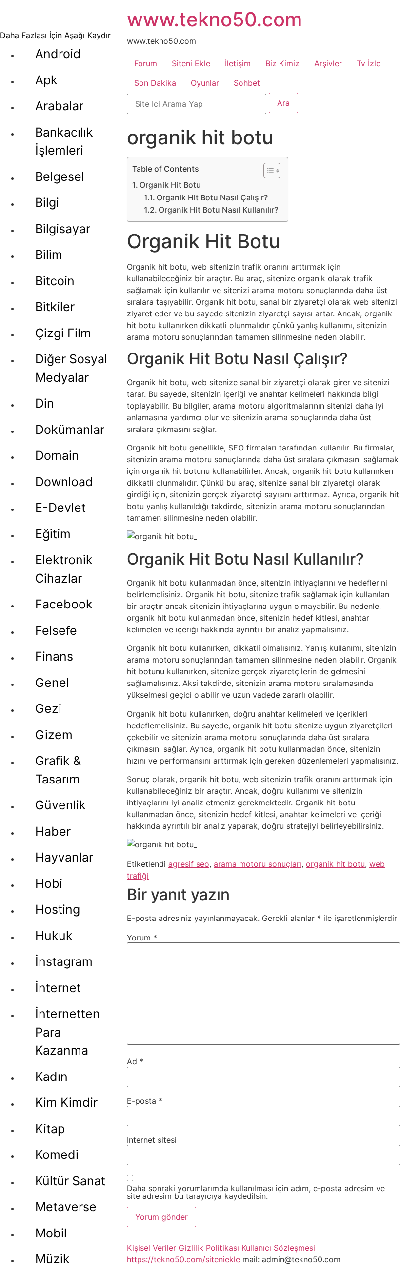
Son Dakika (155, 83)
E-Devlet (60, 507)
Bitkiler (55, 306)
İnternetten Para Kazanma (67, 1032)
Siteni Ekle (191, 63)
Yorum (142, 937)
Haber (53, 831)
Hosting (57, 909)
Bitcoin (55, 281)
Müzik (52, 1259)
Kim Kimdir (66, 1102)
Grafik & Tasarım (58, 769)
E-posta (144, 1101)
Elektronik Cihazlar (64, 569)
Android (58, 53)
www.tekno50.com (214, 19)
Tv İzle (368, 63)
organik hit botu (335, 864)
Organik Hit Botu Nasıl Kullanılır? (218, 210)
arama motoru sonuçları (257, 864)
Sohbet (247, 83)
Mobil (51, 1233)
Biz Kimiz (282, 63)
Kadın (51, 1076)
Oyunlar (205, 83)
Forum (145, 63)
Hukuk (54, 935)
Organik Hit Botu (170, 185)
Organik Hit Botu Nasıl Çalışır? (212, 197)
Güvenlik (60, 805)
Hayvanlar (64, 857)
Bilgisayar (62, 228)
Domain (57, 455)
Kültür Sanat (70, 1181)
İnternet (58, 987)
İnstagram (64, 961)
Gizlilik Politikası (209, 1248)
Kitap (50, 1128)
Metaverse (66, 1206)
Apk (46, 80)
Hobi (48, 883)
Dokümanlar (69, 429)
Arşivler (328, 63)
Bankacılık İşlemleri (64, 141)
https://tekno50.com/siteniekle (183, 1259)
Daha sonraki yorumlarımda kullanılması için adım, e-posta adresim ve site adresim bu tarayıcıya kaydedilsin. (256, 1192)
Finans (54, 656)
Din (44, 403)
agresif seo (188, 864)
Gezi (48, 708)
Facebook (64, 604)
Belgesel (59, 176)
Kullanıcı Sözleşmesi (278, 1248)
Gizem (54, 734)
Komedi (57, 1154)
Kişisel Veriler (151, 1248)
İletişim (238, 63)
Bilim (48, 254)
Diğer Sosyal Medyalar (71, 368)
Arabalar (59, 105)
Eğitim (53, 534)
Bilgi (47, 202)
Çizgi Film (63, 333)
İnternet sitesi (152, 1140)
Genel (52, 682)
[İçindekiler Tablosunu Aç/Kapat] (267, 170)
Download (64, 481)
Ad (135, 1061)
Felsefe (56, 630)
